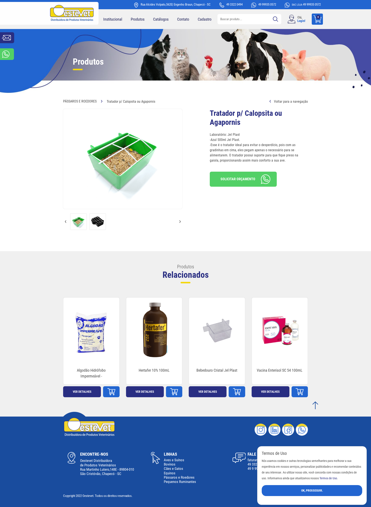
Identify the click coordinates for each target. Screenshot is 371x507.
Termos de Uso (328, 478)
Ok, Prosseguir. (312, 490)
